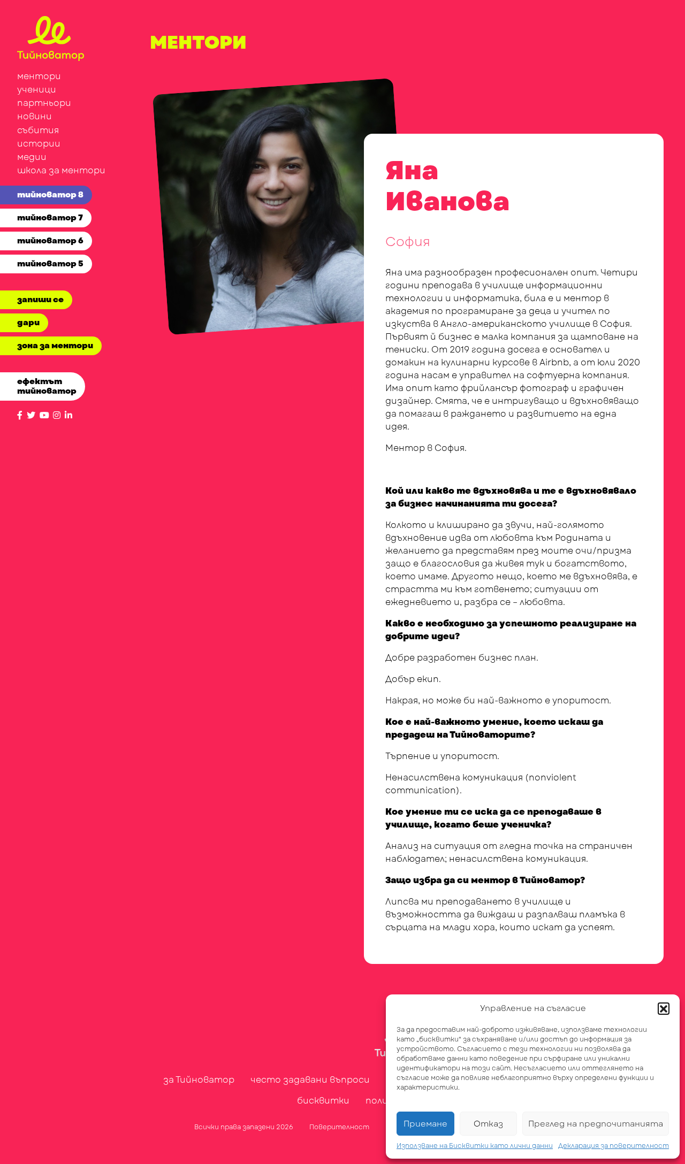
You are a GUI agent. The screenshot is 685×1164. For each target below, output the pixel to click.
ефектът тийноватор (47, 386)
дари (28, 322)
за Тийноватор (198, 1080)
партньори (44, 103)
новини (34, 116)
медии (32, 157)
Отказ (488, 1124)
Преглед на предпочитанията (595, 1124)
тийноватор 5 (50, 264)
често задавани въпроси (310, 1080)
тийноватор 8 (50, 195)
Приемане (425, 1124)
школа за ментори (61, 170)
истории (38, 143)
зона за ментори (55, 345)
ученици (36, 89)
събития (38, 130)
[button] (663, 1008)
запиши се (40, 299)
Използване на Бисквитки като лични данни (475, 1146)
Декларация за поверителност (613, 1146)
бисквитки (323, 1101)
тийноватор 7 (50, 218)
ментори (39, 76)
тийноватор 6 (50, 241)
